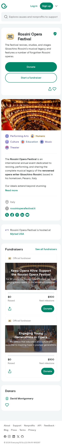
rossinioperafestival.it (22, 208)
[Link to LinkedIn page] (22, 215)
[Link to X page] (7, 215)
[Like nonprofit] (54, 88)
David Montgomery (21, 398)
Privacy (32, 430)
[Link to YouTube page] (27, 215)
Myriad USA (17, 233)
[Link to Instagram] (9, 436)
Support (17, 425)
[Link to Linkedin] (13, 436)
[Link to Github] (22, 436)
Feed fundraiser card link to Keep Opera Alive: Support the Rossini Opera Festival (29, 257)
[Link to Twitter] (18, 436)
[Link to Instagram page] (17, 215)
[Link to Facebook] (5, 436)
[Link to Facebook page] (12, 215)
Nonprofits (29, 425)
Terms (23, 430)
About (7, 425)
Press (14, 430)
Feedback (49, 425)
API (39, 425)
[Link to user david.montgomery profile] (7, 398)
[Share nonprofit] (50, 89)
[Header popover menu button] (56, 6)
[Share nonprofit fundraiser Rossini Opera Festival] (10, 309)
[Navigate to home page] (12, 6)
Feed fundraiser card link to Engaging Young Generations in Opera (30, 319)
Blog (6, 430)
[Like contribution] (7, 405)
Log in (33, 5)
